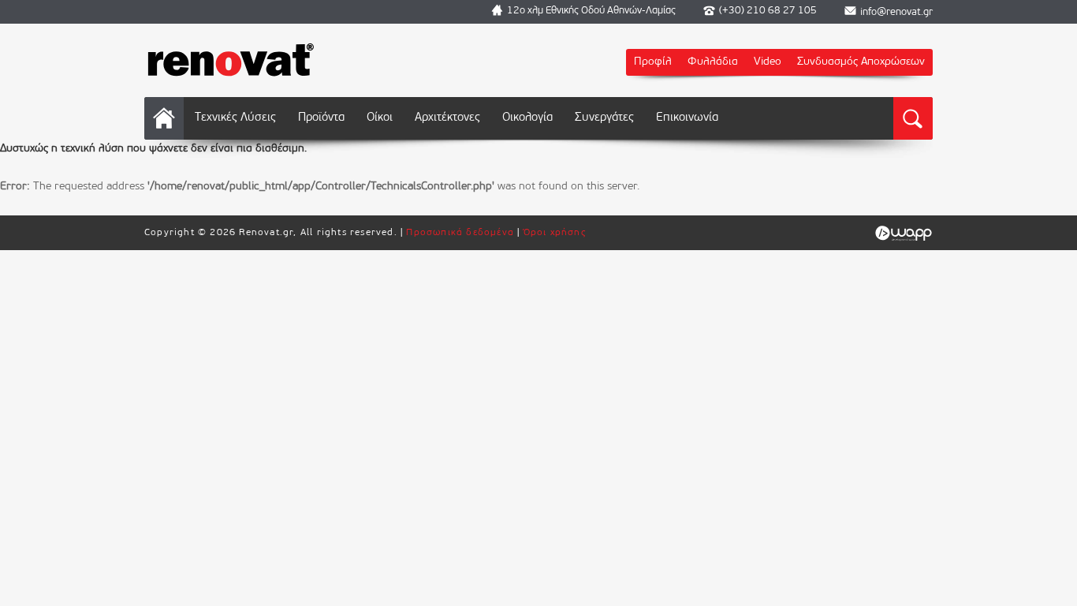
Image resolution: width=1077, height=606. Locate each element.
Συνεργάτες (604, 118)
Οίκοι (380, 118)
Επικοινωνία (687, 118)
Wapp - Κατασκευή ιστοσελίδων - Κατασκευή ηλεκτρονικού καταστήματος (903, 233)
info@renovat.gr (896, 12)
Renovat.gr (231, 59)
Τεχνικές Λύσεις (235, 118)
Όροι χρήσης (555, 233)
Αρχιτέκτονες (447, 118)
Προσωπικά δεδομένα (460, 233)
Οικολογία (527, 118)
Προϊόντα (321, 118)
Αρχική (164, 118)
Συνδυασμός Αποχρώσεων (861, 62)
